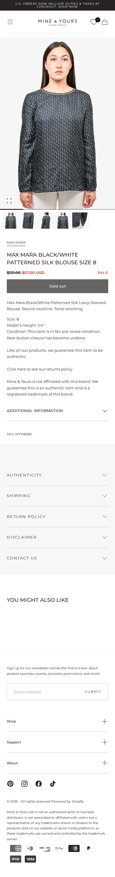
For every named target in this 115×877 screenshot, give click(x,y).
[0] (94, 22)
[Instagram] (24, 783)
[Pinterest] (10, 783)
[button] (10, 22)
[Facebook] (38, 783)
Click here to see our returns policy (40, 369)
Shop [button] (11, 721)
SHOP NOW (68, 6)
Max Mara (16, 242)
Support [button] (14, 742)
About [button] (12, 763)
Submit (93, 692)
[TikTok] (52, 783)
